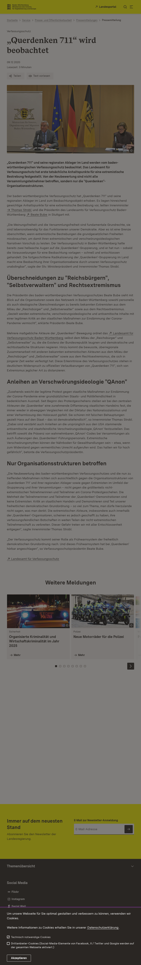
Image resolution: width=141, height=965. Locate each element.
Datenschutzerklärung (102, 927)
